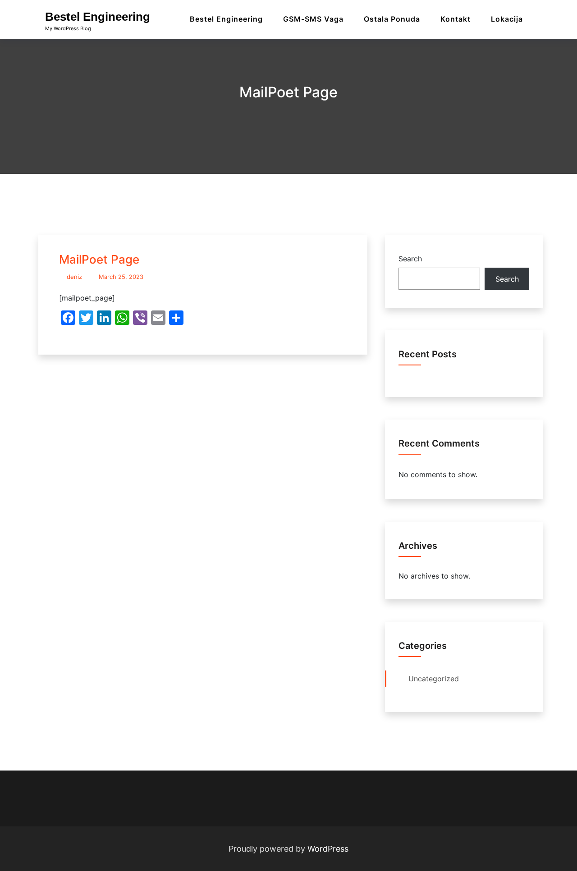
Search (410, 258)
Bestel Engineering (97, 16)
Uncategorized (433, 678)
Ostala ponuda (392, 18)
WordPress (327, 848)
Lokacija (507, 18)
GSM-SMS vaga (313, 18)
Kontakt (455, 18)
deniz (74, 276)
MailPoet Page (99, 259)
